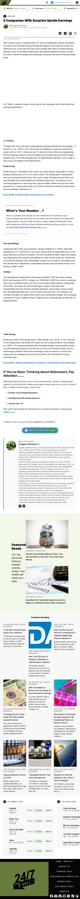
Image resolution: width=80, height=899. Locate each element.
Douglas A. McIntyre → (29, 444)
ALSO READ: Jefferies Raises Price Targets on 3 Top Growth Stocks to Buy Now (39, 363)
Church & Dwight (16, 830)
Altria (11, 840)
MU (64, 828)
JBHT (65, 836)
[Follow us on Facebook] (51, 896)
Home (58, 861)
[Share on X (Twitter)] (65, 33)
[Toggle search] (47, 2)
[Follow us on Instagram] (68, 896)
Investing (11, 16)
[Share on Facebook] (60, 33)
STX (64, 819)
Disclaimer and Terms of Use (64, 876)
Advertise (64, 891)
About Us (68, 861)
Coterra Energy (69, 808)
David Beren (30, 551)
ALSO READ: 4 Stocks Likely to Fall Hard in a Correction (28, 195)
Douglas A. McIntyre (19, 25)
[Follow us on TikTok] (72, 896)
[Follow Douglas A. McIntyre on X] (20, 506)
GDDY (11, 851)
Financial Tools (64, 871)
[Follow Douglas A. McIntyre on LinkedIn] (23, 506)
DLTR (11, 821)
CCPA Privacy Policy (64, 886)
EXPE (11, 810)
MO (10, 842)
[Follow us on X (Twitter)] (55, 896)
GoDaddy (13, 849)
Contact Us (64, 866)
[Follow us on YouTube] (64, 896)
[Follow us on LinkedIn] (60, 896)
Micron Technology (71, 825)
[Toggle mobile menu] (77, 2)
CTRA (65, 810)
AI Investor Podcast (62, 2)
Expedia (12, 808)
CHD (10, 832)
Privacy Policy (64, 881)
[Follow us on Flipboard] (70, 33)
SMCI (65, 845)
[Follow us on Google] (75, 33)
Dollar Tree (14, 819)
